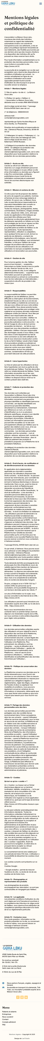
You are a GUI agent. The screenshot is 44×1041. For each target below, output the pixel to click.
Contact (5, 1019)
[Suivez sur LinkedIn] (26, 997)
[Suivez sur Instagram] (22, 997)
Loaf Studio (26, 1038)
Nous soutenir (7, 1017)
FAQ (3, 1025)
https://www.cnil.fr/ (12, 66)
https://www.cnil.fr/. (12, 598)
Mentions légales (15, 1034)
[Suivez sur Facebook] (18, 997)
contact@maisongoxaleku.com (16, 118)
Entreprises (6, 1014)
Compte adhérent (9, 1022)
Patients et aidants (9, 1012)
